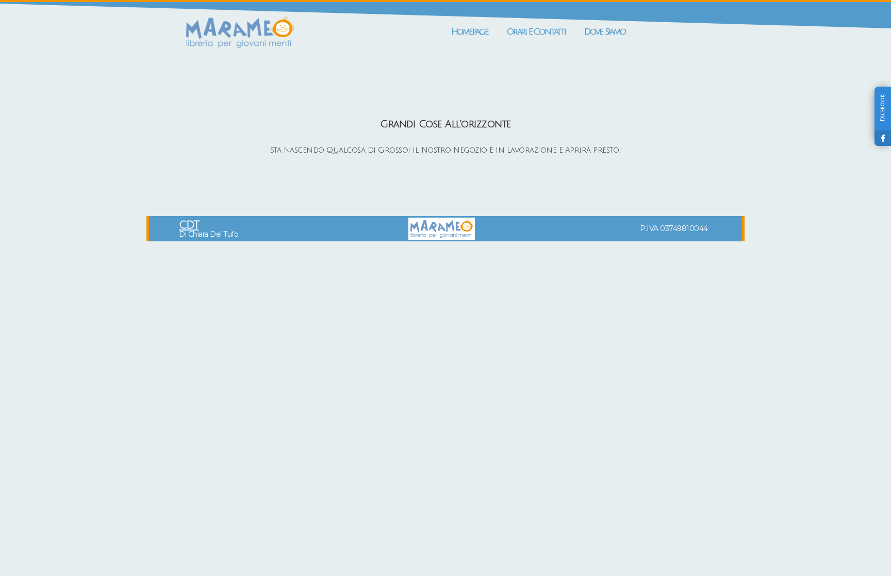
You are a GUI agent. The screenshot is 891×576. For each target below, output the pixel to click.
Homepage (469, 32)
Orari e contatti (536, 32)
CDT (189, 225)
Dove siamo (604, 32)
